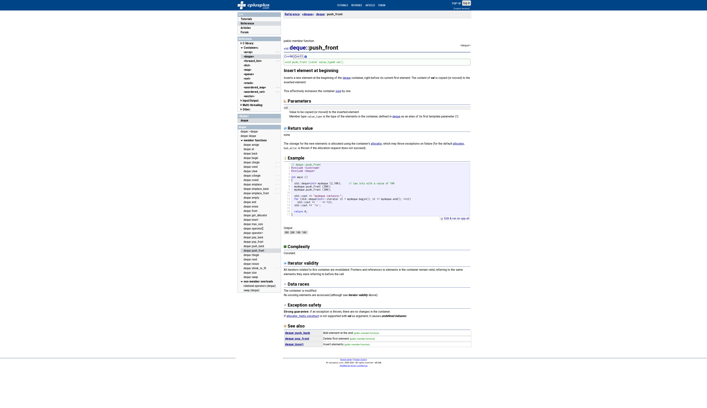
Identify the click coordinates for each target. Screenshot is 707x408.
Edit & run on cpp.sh (456, 218)
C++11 (298, 56)
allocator (376, 143)
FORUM (381, 5)
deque (242, 127)
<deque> (243, 116)
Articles (246, 28)
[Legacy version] (461, 8)
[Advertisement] (259, 350)
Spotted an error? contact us (353, 365)
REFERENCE (356, 5)
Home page (346, 359)
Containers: (251, 47)
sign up (456, 3)
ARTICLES (370, 5)
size (338, 91)
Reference (247, 23)
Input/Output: (251, 100)
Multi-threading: (253, 105)
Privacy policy (360, 359)
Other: (247, 109)
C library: (248, 43)
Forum (245, 32)
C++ (240, 14)
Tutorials (246, 19)
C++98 (288, 56)
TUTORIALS (342, 5)
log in (466, 3)
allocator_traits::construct (302, 316)
